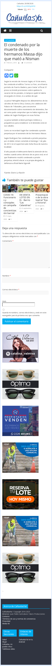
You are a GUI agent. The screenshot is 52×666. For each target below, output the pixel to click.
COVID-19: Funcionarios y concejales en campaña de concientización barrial (10, 204)
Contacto (6, 616)
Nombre (6, 275)
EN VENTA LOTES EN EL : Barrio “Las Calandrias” (25, 200)
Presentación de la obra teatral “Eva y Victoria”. (42, 198)
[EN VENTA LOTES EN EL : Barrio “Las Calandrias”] (26, 185)
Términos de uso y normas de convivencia (18, 619)
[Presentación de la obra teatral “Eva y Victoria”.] (42, 185)
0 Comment (28, 63)
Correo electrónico (10, 289)
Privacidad (6, 621)
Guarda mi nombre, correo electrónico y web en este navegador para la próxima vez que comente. (24, 314)
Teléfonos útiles (8, 649)
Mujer (4, 642)
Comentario (7, 241)
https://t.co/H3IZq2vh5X (26, 6)
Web (4, 301)
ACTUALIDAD (9, 40)
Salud (4, 639)
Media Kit (6, 623)
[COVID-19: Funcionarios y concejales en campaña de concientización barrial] (10, 185)
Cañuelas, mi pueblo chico (7, 645)
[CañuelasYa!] (26, 14)
